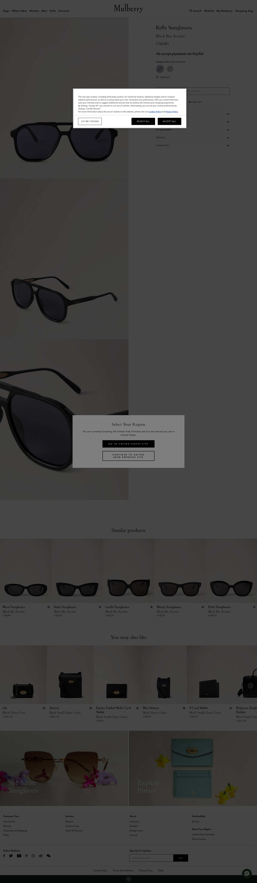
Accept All (169, 121)
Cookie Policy (154, 111)
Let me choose (90, 121)
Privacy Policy (171, 111)
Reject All (143, 121)
